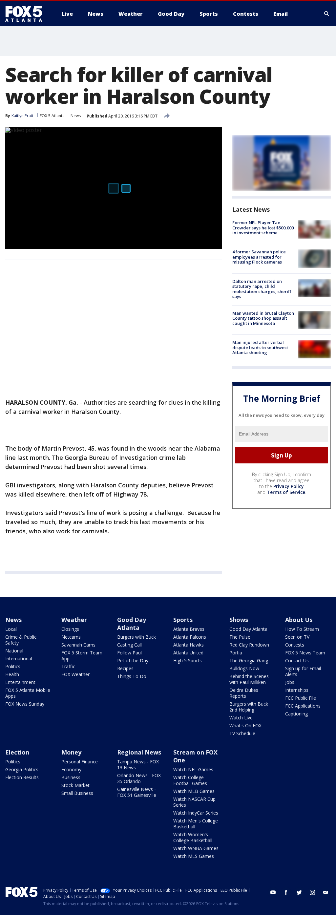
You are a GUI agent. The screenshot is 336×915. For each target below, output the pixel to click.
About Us (298, 620)
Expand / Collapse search (327, 13)
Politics (12, 666)
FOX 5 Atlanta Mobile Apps (27, 693)
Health (12, 674)
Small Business (77, 793)
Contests (294, 645)
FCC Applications (303, 706)
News (76, 115)
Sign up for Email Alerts (303, 671)
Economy (71, 769)
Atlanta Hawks (188, 645)
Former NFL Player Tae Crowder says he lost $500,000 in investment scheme (263, 228)
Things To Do (131, 676)
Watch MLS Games (193, 856)
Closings (70, 629)
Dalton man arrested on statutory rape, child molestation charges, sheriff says (261, 289)
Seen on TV (297, 637)
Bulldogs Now (244, 668)
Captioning (296, 714)
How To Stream (302, 629)
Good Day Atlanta (131, 623)
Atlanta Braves (188, 629)
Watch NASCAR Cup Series (194, 802)
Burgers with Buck (136, 637)
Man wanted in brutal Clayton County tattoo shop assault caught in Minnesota (263, 318)
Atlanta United (188, 652)
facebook (286, 892)
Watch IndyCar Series (195, 813)
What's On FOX (245, 725)
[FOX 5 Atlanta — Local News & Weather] (27, 14)
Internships (296, 690)
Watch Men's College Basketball (195, 824)
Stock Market (75, 785)
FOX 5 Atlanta (52, 115)
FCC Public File (300, 698)
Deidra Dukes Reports (243, 693)
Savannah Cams (78, 645)
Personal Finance (79, 761)
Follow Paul (129, 652)
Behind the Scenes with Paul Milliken (249, 679)
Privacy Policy (288, 486)
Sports (183, 620)
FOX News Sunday (24, 704)
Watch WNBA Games (196, 848)
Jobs (289, 682)
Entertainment (20, 682)
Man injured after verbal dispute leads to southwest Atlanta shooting (260, 347)
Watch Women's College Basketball (192, 837)
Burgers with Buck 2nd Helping (248, 707)
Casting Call (129, 645)
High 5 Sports (187, 660)
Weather (74, 620)
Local (11, 629)
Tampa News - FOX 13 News (138, 764)
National (14, 651)
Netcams (71, 637)
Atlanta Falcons (189, 637)
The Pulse (239, 637)
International (18, 658)
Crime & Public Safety (20, 640)
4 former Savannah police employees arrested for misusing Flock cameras (259, 257)
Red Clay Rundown (249, 645)
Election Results (22, 777)
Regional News (139, 752)
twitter (299, 892)
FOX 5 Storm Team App (81, 655)
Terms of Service (286, 492)
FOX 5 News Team (305, 652)
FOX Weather (75, 674)
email (325, 892)
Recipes (125, 668)
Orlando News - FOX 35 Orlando (139, 778)
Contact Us (297, 660)
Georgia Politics (21, 769)
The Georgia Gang (248, 660)
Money (71, 752)
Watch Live (241, 717)
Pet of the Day (132, 660)
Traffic (68, 666)
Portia (235, 652)
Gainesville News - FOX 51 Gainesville (136, 792)
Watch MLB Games (194, 791)
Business (70, 777)
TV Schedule (242, 733)
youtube (273, 892)
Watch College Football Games (190, 780)
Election (17, 752)
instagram (312, 892)
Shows (238, 620)
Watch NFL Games (193, 769)
